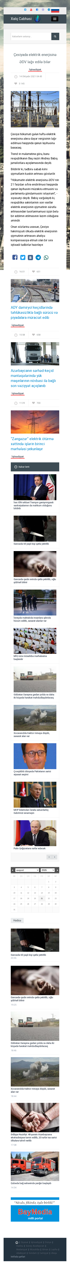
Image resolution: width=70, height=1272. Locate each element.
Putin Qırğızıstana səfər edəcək (30, 848)
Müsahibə (34, 1249)
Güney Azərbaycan (35, 1246)
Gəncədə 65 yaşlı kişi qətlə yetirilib (31, 543)
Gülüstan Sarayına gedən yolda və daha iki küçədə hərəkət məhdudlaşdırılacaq (34, 696)
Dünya (48, 1242)
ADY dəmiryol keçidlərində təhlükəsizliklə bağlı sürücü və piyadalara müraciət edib (34, 312)
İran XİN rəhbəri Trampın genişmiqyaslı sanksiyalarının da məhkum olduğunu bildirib (33, 505)
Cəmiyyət (43, 1253)
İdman (45, 1249)
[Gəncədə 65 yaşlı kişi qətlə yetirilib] (35, 940)
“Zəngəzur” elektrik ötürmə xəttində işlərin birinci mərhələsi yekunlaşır (32, 444)
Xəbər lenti (23, 466)
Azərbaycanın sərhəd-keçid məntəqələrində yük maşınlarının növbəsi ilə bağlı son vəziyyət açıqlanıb (33, 378)
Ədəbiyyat (21, 1253)
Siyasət (24, 1242)
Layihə (54, 1249)
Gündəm (33, 1253)
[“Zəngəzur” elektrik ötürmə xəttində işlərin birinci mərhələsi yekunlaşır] (35, 423)
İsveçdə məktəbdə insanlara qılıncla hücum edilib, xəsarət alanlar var (32, 619)
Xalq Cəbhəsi (21, 19)
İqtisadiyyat (35, 69)
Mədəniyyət (21, 1249)
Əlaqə (54, 1253)
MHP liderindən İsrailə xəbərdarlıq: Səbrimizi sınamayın (31, 811)
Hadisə (19, 1246)
